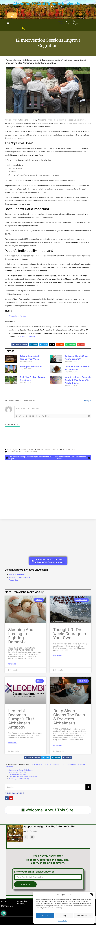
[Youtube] (11, 798)
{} (46, 416)
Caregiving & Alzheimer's (19, 577)
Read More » (12, 664)
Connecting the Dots (17, 772)
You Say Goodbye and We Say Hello (23, 776)
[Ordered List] (29, 416)
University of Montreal (17, 316)
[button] (91, 895)
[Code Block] (39, 416)
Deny (64, 915)
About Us (6, 901)
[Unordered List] (33, 416)
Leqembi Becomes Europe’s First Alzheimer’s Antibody (21, 719)
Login (88, 401)
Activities (14, 452)
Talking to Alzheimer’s (17, 774)
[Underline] (23, 416)
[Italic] (20, 416)
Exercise (25, 452)
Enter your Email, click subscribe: (34, 871)
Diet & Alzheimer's (16, 574)
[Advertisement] (48, 489)
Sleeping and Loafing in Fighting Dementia (20, 635)
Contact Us (7, 906)
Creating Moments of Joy (19, 778)
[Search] (88, 787)
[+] (49, 416)
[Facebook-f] (7, 798)
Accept (45, 915)
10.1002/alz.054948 (27, 337)
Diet (20, 452)
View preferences (83, 915)
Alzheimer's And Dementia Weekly (46, 3)
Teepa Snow (14, 580)
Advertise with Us (22, 902)
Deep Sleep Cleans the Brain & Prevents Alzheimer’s (69, 716)
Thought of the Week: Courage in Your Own (69, 633)
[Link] (43, 416)
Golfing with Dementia (31, 366)
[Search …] (23, 28)
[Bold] (16, 416)
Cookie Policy (62, 921)
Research (33, 452)
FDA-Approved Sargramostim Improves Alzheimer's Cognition (29, 458)
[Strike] (26, 416)
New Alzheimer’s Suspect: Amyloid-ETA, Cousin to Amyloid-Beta (78, 380)
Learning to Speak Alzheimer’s (21, 770)
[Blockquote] (36, 416)
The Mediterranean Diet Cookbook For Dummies (70, 458)
